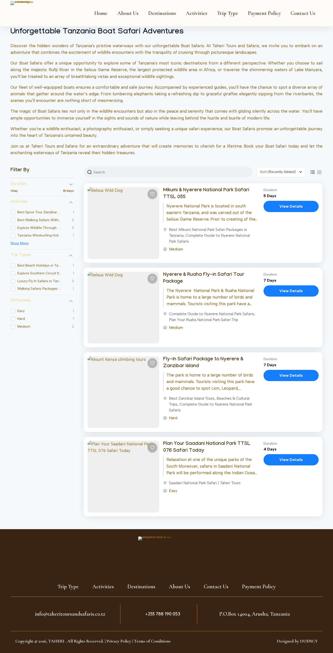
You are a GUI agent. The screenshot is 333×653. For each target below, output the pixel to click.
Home (101, 13)
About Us (127, 13)
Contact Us (303, 13)
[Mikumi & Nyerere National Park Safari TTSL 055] (123, 223)
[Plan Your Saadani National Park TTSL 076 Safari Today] (123, 477)
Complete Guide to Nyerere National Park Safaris (211, 313)
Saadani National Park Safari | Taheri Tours (205, 483)
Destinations (162, 13)
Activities (196, 13)
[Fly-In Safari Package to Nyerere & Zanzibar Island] (123, 392)
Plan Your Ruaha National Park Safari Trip (203, 319)
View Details (291, 206)
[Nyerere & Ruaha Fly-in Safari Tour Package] (123, 307)
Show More (19, 243)
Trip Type (227, 13)
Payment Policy (264, 13)
